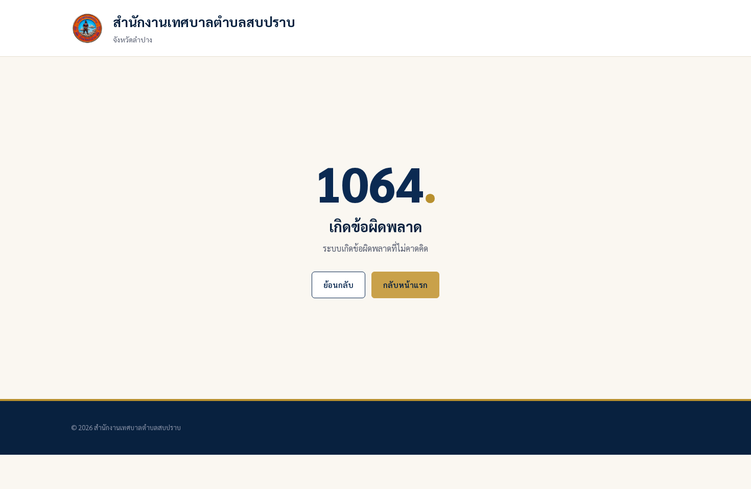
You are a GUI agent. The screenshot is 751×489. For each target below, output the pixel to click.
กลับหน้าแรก (405, 285)
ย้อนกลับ (338, 285)
